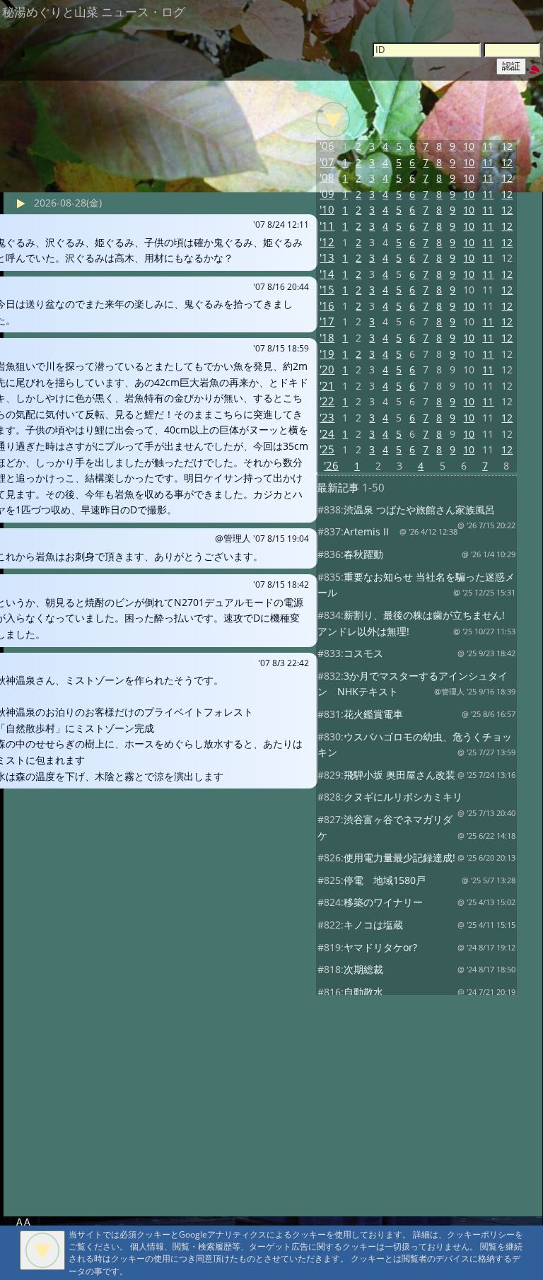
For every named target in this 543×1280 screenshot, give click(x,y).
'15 (327, 289)
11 (488, 146)
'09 (327, 194)
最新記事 (338, 487)
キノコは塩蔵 (373, 924)
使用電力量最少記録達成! (399, 857)
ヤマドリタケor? (380, 947)
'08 (327, 177)
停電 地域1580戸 (385, 880)
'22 (327, 401)
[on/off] (333, 119)
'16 (327, 305)
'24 (327, 433)
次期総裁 (363, 969)
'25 (327, 449)
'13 (327, 257)
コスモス (363, 653)
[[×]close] (42, 1250)
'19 (327, 354)
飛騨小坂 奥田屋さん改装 (399, 774)
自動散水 (363, 992)
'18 (327, 337)
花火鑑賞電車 (373, 714)
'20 (327, 369)
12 (507, 146)
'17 (327, 321)
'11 (327, 226)
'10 (327, 209)
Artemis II (366, 531)
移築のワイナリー (383, 902)
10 (468, 146)
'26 (331, 465)
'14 (327, 274)
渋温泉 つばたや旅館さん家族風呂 (419, 509)
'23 (327, 417)
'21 (327, 385)
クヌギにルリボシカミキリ (403, 796)
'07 (327, 162)
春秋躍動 (363, 554)
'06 (327, 146)
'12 (327, 242)
